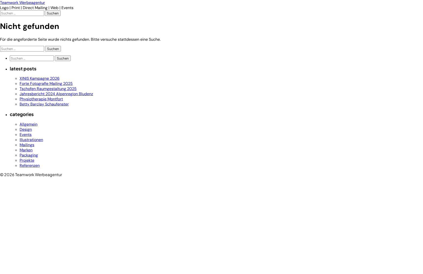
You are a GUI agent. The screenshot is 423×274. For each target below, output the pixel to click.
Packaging (29, 155)
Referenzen (30, 165)
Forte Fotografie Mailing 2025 (46, 83)
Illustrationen (31, 139)
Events (26, 134)
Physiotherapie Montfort (41, 99)
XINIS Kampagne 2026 (39, 78)
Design (26, 129)
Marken (26, 150)
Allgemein (28, 124)
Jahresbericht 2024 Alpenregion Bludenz (56, 93)
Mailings (27, 144)
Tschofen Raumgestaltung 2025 (48, 88)
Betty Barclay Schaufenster (44, 104)
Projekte (27, 160)
